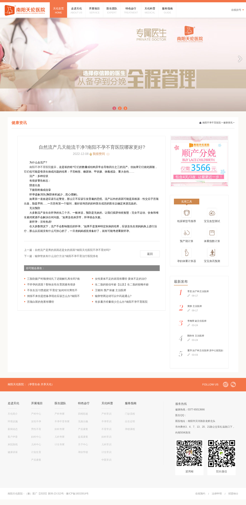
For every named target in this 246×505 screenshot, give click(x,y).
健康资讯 (228, 122)
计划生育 (36, 452)
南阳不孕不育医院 (211, 122)
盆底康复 (83, 436)
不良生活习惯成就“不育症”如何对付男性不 (52, 290)
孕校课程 (130, 429)
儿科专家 (60, 436)
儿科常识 (106, 444)
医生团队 (60, 403)
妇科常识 (106, 436)
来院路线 (13, 444)
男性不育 (36, 429)
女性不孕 (36, 421)
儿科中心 (36, 444)
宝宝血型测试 (212, 221)
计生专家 (60, 444)
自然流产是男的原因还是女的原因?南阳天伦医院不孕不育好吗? (73, 249)
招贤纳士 (233, 493)
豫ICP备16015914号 (77, 493)
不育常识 (106, 429)
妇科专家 (60, 429)
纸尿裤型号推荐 (186, 221)
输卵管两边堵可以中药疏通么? (113, 296)
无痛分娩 (83, 421)
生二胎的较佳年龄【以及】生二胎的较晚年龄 (122, 284)
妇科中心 (36, 436)
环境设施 (13, 421)
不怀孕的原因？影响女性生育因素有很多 (51, 284)
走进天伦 (13, 403)
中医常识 (106, 459)
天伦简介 (13, 413)
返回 (150, 253)
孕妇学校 (83, 452)
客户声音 (13, 436)
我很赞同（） (102, 153)
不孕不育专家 (62, 421)
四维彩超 (83, 413)
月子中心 (83, 444)
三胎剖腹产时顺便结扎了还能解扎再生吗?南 (53, 278)
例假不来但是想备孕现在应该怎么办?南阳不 (53, 296)
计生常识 (106, 452)
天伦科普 (107, 403)
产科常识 (106, 413)
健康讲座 (13, 452)
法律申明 (217, 493)
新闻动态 (13, 429)
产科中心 (36, 413)
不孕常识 (106, 421)
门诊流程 (130, 413)
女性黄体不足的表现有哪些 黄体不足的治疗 (121, 278)
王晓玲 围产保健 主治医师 (110, 290)
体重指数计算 (212, 241)
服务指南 (130, 403)
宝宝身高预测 (212, 261)
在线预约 (200, 493)
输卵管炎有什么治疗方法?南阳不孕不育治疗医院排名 (66, 256)
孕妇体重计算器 (186, 261)
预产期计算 (186, 241)
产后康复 (36, 459)
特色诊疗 (84, 403)
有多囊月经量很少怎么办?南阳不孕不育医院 (121, 301)
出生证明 (130, 421)
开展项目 (37, 403)
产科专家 (60, 413)
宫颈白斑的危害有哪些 (40, 301)
